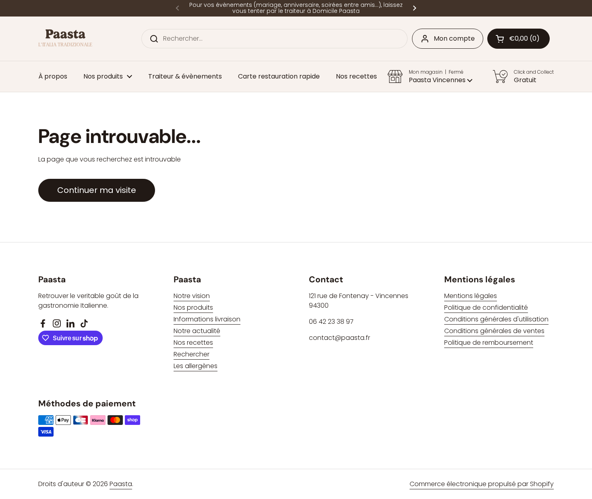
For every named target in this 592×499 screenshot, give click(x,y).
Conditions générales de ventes (494, 330)
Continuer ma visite (96, 190)
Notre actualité (197, 330)
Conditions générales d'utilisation (496, 319)
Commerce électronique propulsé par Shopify (482, 484)
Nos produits (193, 307)
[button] (518, 39)
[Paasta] (65, 38)
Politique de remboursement (488, 342)
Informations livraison (207, 319)
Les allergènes (195, 366)
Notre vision (192, 295)
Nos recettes (193, 342)
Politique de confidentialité (486, 307)
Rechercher (191, 354)
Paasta (121, 484)
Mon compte (454, 38)
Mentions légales (470, 295)
